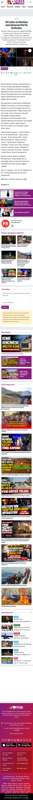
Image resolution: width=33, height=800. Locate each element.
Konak (3, 791)
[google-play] (24, 745)
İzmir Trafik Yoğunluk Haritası (22, 759)
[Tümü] (31, 612)
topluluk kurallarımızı (18, 313)
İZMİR (5, 783)
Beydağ (10, 785)
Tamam (26, 797)
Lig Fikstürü (6, 778)
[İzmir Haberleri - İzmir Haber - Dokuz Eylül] (15, 2)
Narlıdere (23, 791)
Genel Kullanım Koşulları (18, 778)
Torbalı (23, 793)
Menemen (16, 791)
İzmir (3, 7)
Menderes (9, 791)
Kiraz (25, 789)
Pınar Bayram (6, 72)
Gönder (5, 307)
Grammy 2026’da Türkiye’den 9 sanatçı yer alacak (22, 629)
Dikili (3, 787)
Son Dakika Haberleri (7, 769)
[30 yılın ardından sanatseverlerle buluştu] (16, 57)
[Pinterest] (9, 740)
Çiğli (29, 785)
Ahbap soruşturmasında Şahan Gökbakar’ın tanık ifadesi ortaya (8, 246)
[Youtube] (18, 740)
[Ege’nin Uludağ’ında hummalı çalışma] (24, 239)
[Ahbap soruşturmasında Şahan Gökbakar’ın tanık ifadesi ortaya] (8, 239)
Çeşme (25, 785)
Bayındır (20, 783)
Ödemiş (28, 791)
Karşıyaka (12, 789)
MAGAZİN (17, 625)
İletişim (13, 780)
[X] (5, 740)
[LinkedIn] (15, 740)
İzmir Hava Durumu (21, 754)
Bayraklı (26, 783)
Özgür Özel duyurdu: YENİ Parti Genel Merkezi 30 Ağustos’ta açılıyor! (8, 280)
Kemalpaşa (19, 789)
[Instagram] (12, 740)
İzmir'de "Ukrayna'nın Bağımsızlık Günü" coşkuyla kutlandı (7, 261)
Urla (27, 793)
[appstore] (8, 745)
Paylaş (5, 68)
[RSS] (30, 740)
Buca (20, 785)
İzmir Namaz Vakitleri (7, 759)
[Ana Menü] (2, 2)
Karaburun (4, 789)
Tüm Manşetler (23, 763)
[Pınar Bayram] (5, 223)
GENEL (16, 19)
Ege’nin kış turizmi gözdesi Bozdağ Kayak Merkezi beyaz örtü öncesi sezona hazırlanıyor (23, 262)
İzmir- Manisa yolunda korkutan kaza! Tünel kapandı (23, 279)
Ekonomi (10, 7)
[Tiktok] (21, 740)
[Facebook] (2, 740)
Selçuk (14, 793)
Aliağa (10, 783)
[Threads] (24, 740)
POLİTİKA (16, 633)
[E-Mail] (12, 226)
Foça (7, 787)
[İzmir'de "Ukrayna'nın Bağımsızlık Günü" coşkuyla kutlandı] (8, 255)
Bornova (15, 785)
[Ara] (30, 2)
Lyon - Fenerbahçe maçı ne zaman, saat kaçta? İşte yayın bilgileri (22, 662)
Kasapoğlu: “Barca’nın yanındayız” (21, 637)
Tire (18, 793)
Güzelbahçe (19, 787)
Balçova (15, 783)
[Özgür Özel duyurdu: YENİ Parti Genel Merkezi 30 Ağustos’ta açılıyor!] (8, 273)
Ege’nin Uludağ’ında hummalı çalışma (22, 245)
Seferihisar (8, 793)
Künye (28, 778)
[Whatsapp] (27, 740)
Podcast (19, 780)
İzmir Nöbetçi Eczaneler (8, 754)
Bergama (4, 785)
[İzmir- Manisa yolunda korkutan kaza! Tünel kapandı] (24, 273)
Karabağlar (27, 787)
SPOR (15, 658)
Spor (24, 7)
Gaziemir (12, 787)
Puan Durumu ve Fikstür (8, 764)
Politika (17, 7)
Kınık (29, 789)
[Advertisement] (16, 684)
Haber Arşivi (23, 768)
